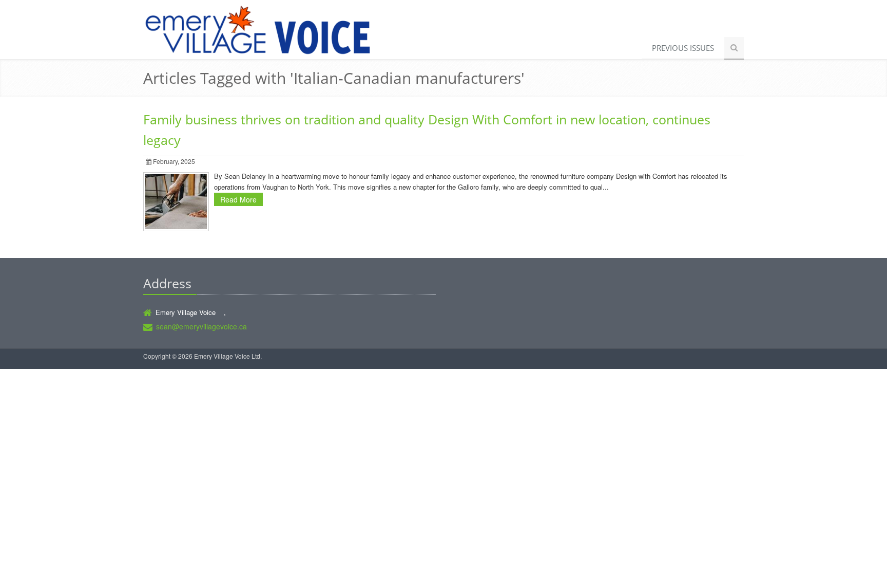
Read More (238, 199)
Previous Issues (683, 48)
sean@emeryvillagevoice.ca (201, 326)
